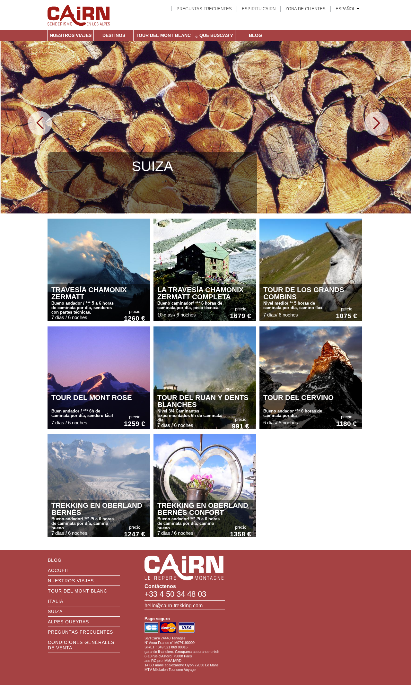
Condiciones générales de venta (81, 645)
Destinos (113, 35)
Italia (55, 601)
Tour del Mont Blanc (163, 35)
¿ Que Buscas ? (214, 35)
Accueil (58, 570)
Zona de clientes (305, 8)
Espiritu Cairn (258, 8)
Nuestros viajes (71, 35)
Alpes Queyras (68, 621)
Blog (255, 35)
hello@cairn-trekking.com (173, 605)
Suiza (55, 611)
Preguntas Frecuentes (204, 8)
